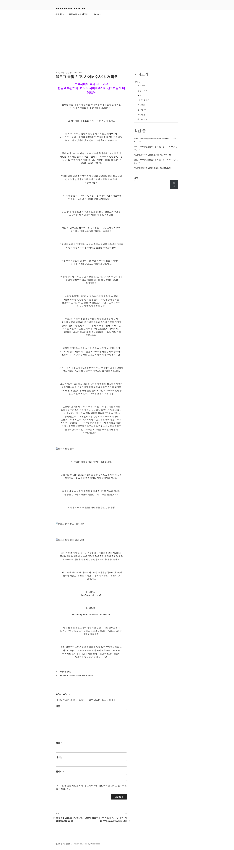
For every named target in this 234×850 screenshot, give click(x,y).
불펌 (61, 675)
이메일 (60, 757)
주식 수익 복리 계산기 (78, 14)
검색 (136, 178)
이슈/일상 (141, 114)
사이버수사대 (73, 675)
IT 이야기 (63, 672)
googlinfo (77, 73)
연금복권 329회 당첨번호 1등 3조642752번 (152, 155)
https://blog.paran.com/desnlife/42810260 (91, 615)
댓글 (58, 706)
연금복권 (141, 105)
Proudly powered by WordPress (86, 844)
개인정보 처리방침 (63, 844)
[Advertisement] (117, 39)
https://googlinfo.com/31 (91, 595)
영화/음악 (141, 110)
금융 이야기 (142, 90)
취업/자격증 (142, 119)
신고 (79, 675)
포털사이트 (89, 675)
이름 (58, 743)
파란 (83, 675)
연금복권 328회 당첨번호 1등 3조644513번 (152, 168)
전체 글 (59, 14)
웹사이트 (60, 771)
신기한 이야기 (143, 100)
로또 (139, 95)
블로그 (65, 675)
